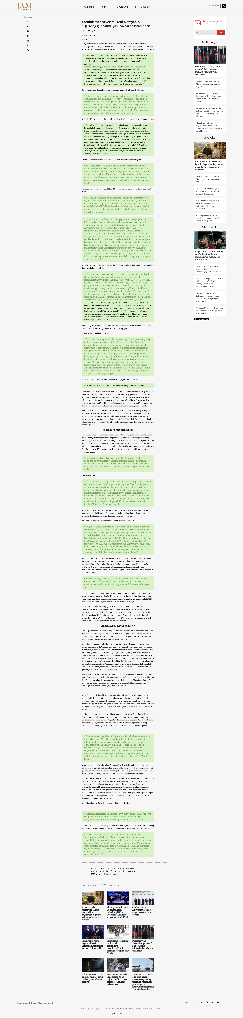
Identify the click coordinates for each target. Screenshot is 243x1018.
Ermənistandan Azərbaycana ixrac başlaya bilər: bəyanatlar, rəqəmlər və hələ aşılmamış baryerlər (91, 913)
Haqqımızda (22, 1003)
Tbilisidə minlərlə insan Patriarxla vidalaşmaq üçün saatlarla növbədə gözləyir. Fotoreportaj (207, 297)
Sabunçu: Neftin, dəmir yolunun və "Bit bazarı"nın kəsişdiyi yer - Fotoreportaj (210, 310)
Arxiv (84, 17)
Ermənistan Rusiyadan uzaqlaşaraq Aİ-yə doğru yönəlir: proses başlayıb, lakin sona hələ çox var (117, 979)
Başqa (144, 6)
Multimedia (209, 227)
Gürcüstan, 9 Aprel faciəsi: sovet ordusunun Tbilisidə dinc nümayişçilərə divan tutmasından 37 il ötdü (209, 282)
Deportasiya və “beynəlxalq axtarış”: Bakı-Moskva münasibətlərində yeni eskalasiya (142, 946)
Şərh (104, 6)
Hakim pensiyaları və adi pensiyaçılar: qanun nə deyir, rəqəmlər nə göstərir (92, 978)
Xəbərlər (89, 6)
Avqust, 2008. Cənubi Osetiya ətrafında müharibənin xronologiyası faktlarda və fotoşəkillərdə (209, 255)
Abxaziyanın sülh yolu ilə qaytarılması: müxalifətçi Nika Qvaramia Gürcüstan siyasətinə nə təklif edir (118, 912)
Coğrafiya (122, 6)
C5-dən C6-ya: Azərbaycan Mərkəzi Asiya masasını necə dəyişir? (141, 911)
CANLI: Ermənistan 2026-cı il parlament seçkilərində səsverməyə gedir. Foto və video (209, 269)
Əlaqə (33, 1003)
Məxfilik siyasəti (46, 1003)
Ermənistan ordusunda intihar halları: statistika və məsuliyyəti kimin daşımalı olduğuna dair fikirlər (118, 947)
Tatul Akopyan (88, 35)
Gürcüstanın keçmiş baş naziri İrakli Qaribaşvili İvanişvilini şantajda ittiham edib (92, 944)
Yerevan (85, 39)
